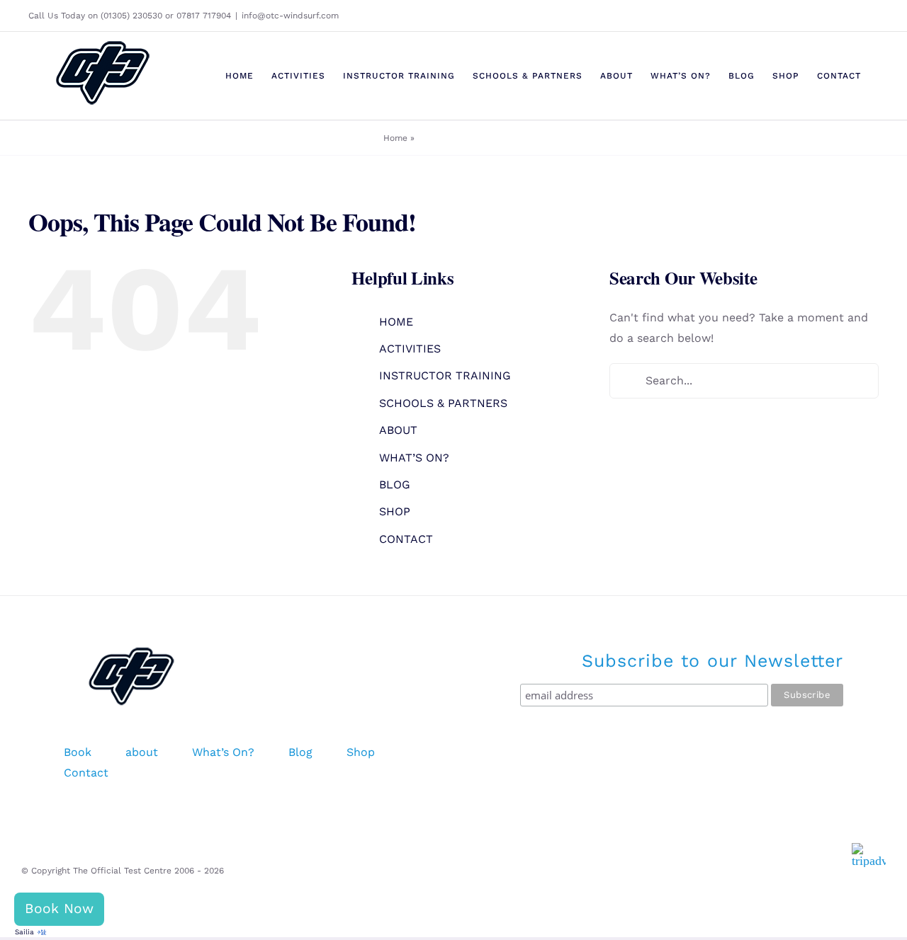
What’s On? (223, 752)
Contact (86, 772)
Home (395, 138)
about (141, 752)
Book (77, 752)
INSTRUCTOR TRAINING (445, 375)
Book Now (59, 908)
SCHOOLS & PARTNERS (443, 403)
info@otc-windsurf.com (290, 16)
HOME (396, 321)
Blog (300, 752)
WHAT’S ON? (414, 457)
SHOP (394, 511)
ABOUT (398, 430)
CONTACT (406, 539)
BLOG (394, 484)
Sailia (24, 932)
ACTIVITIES (410, 348)
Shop (361, 752)
